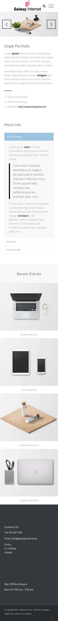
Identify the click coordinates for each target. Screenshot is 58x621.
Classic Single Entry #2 (29, 445)
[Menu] (50, 6)
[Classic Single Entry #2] (29, 417)
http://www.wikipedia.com (32, 106)
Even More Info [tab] (13, 249)
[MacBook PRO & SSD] (29, 472)
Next (51, 24)
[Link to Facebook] (51, 617)
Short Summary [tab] (14, 136)
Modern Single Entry (29, 334)
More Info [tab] (11, 241)
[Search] (43, 6)
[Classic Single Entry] (29, 362)
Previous (6, 24)
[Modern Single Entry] (29, 306)
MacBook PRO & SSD (29, 500)
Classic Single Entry (29, 390)
